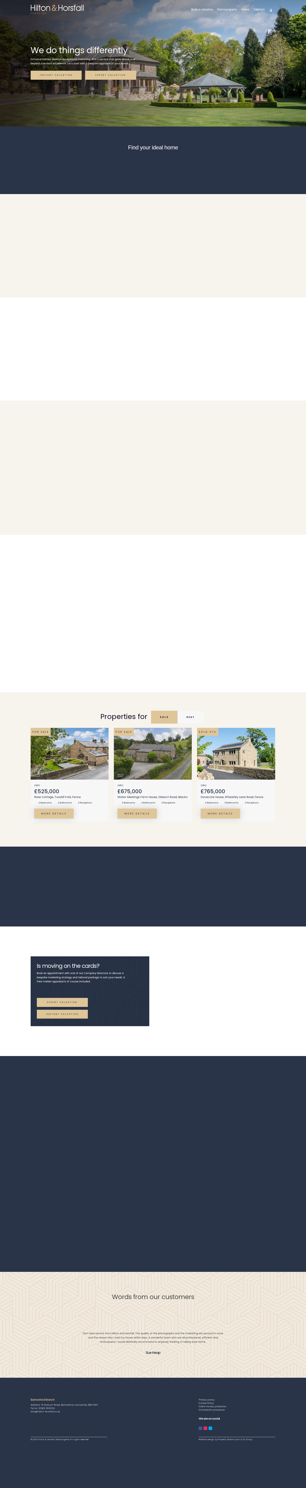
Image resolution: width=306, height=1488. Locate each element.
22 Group (247, 1439)
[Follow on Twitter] (210, 1428)
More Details (54, 813)
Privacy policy (207, 1399)
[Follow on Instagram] (205, 1428)
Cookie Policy (206, 1403)
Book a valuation (202, 9)
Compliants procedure (212, 1409)
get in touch (49, 265)
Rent (96, 165)
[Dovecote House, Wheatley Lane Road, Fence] (236, 754)
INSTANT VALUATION (56, 75)
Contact (259, 9)
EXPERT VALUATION (110, 75)
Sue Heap (153, 1352)
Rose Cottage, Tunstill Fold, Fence (57, 797)
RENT (190, 717)
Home (245, 9)
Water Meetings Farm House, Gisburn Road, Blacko (152, 797)
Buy (70, 165)
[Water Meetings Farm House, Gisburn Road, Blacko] (153, 754)
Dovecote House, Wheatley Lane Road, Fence (232, 797)
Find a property (227, 9)
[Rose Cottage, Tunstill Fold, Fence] (70, 754)
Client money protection (212, 1406)
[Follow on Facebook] (200, 1428)
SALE (164, 717)
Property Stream (226, 1439)
